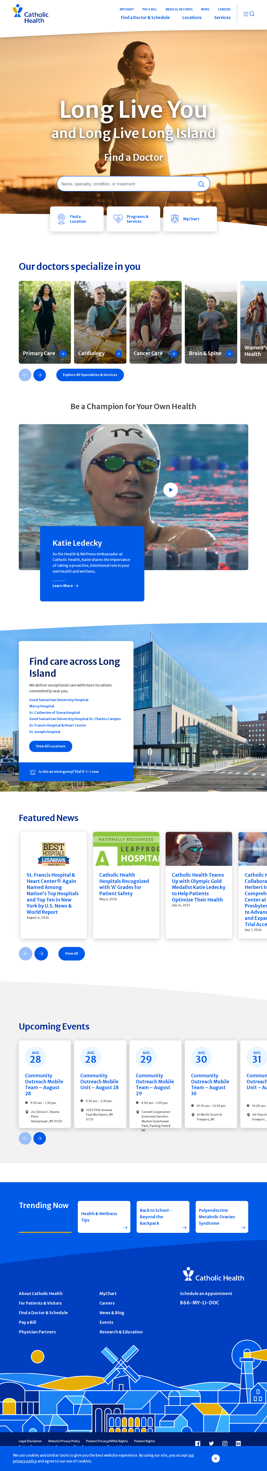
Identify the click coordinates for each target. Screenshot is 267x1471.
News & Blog (111, 1312)
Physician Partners (37, 1331)
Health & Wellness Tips (99, 1217)
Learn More (63, 585)
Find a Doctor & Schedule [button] (145, 17)
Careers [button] (224, 9)
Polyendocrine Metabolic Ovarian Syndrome (217, 1217)
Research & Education (121, 1331)
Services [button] (222, 17)
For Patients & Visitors (40, 1303)
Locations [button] (192, 17)
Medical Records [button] (179, 9)
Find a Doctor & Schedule (43, 1312)
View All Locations (50, 746)
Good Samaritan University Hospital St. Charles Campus (75, 719)
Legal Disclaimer (30, 1441)
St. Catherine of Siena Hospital (54, 712)
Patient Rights (144, 1441)
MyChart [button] (127, 9)
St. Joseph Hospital (44, 732)
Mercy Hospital (41, 706)
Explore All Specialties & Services (90, 375)
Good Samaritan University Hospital (58, 700)
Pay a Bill (27, 1322)
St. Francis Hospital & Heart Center (57, 725)
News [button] (205, 9)
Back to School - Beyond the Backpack (156, 1217)
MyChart (108, 1293)
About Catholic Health (41, 1293)
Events (106, 1322)
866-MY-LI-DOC (199, 1303)
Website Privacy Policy (64, 1441)
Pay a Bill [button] (149, 9)
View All (71, 953)
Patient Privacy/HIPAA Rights (107, 1441)
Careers (107, 1303)
